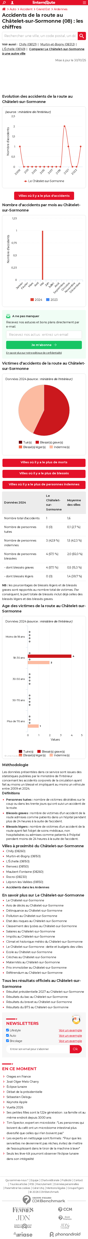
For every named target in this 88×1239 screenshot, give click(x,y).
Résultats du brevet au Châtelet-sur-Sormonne (39, 1002)
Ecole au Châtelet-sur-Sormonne (29, 952)
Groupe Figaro (76, 1188)
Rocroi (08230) (16, 877)
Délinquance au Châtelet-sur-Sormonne (34, 910)
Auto (13, 9)
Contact (78, 1180)
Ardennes (61, 9)
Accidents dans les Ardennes (27, 887)
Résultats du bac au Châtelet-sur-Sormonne (37, 997)
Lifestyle (15, 1030)
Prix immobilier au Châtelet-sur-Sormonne (36, 967)
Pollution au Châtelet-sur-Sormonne (31, 916)
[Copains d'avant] (23, 1226)
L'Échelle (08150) (17, 861)
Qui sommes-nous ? (16, 1180)
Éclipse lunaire (17, 1087)
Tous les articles (18, 1184)
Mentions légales (55, 1188)
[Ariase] (23, 1234)
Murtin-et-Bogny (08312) (57, 44)
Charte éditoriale (50, 1180)
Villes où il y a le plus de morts (44, 462)
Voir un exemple (70, 1030)
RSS (31, 1184)
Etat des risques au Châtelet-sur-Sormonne (36, 921)
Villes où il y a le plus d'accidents (44, 196)
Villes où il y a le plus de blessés (44, 473)
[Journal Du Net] (23, 1217)
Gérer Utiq (38, 1188)
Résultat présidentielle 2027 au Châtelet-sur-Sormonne (45, 992)
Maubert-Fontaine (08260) (24, 872)
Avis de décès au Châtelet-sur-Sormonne (34, 905)
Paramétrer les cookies (17, 1188)
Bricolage (15, 1041)
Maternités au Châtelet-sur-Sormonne (33, 962)
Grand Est (43, 9)
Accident (26, 9)
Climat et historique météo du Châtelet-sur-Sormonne (44, 942)
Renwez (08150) (17, 866)
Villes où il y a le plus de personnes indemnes (44, 484)
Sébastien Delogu (19, 1097)
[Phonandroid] (65, 1234)
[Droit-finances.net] (65, 1218)
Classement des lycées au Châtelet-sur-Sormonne (41, 926)
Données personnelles (66, 1184)
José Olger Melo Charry (23, 1081)
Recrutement (44, 1184)
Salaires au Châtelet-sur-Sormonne (30, 931)
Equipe (34, 1180)
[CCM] (65, 1209)
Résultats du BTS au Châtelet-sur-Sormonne (37, 1007)
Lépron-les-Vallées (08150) (24, 882)
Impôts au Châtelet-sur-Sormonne (30, 936)
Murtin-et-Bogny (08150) (23, 856)
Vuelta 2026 (15, 1107)
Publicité (66, 1180)
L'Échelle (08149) (13, 49)
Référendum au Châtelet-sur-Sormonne (34, 973)
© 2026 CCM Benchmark (44, 1192)
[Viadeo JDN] (65, 1226)
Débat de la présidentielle (24, 1092)
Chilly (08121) (28, 44)
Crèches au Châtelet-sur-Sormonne (31, 957)
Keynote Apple (17, 1102)
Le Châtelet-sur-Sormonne (25, 900)
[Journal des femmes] (23, 1209)
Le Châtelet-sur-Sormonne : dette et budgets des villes (44, 947)
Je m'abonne (42, 345)
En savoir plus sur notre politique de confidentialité (34, 352)
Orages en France (19, 1076)
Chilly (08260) (15, 851)
